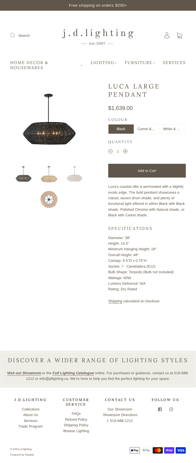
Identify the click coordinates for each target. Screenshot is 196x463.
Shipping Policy (76, 425)
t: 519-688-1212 (120, 421)
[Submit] (15, 35)
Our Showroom (120, 409)
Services (174, 62)
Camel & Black (149, 129)
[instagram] (171, 409)
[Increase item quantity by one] (125, 152)
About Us (30, 415)
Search (24, 35)
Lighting (102, 62)
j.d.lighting (26, 449)
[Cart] (179, 35)
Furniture (138, 62)
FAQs (76, 413)
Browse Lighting (76, 431)
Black (121, 129)
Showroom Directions (120, 415)
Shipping (115, 301)
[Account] (167, 35)
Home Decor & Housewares (29, 65)
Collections (31, 409)
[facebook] (159, 409)
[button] (18, 121)
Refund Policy (76, 419)
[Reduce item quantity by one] (110, 152)
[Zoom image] (49, 121)
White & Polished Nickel (174, 129)
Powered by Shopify (22, 454)
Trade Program (30, 426)
